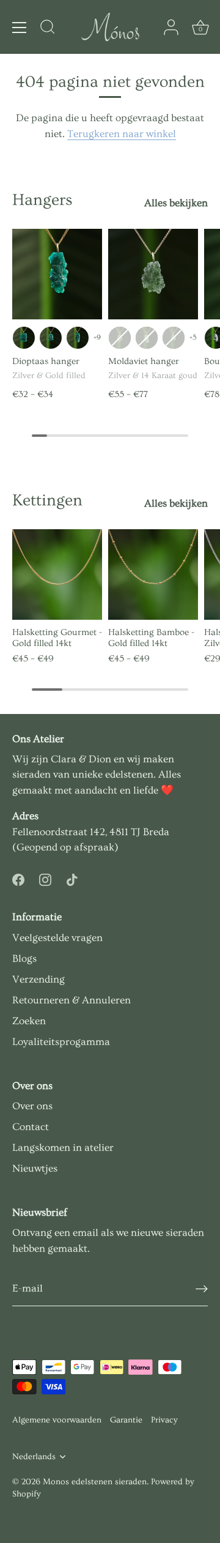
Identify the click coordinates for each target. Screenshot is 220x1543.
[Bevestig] (202, 1288)
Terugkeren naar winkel (121, 133)
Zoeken (29, 1021)
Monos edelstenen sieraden (95, 1482)
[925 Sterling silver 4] (78, 338)
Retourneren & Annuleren (71, 1000)
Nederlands (34, 1457)
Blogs (24, 958)
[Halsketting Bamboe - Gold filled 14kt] (153, 574)
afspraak (94, 847)
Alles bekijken (176, 203)
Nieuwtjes (34, 1168)
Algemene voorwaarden (56, 1420)
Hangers (42, 200)
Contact (30, 1126)
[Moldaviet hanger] (153, 274)
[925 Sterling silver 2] (120, 338)
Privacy (164, 1420)
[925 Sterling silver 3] (51, 338)
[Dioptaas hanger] (57, 274)
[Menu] (19, 27)
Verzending (38, 979)
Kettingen (47, 500)
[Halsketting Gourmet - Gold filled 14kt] (57, 574)
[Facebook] (18, 877)
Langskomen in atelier (63, 1147)
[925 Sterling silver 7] (174, 338)
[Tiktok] (72, 877)
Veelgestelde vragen (57, 937)
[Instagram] (45, 877)
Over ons (32, 1106)
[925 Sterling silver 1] (24, 338)
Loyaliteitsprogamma (61, 1041)
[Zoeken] (47, 28)
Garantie (126, 1420)
